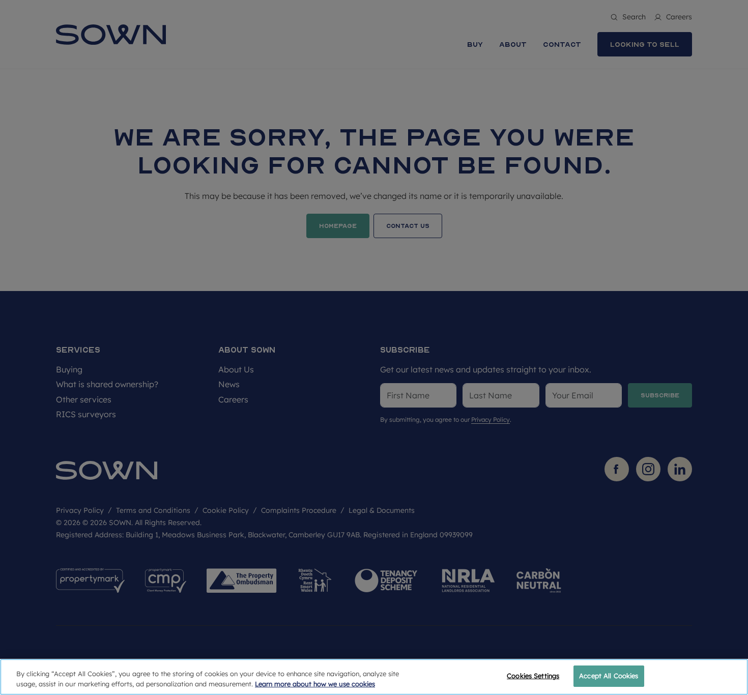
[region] (374, 677)
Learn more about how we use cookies (315, 684)
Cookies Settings (533, 676)
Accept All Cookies (608, 676)
